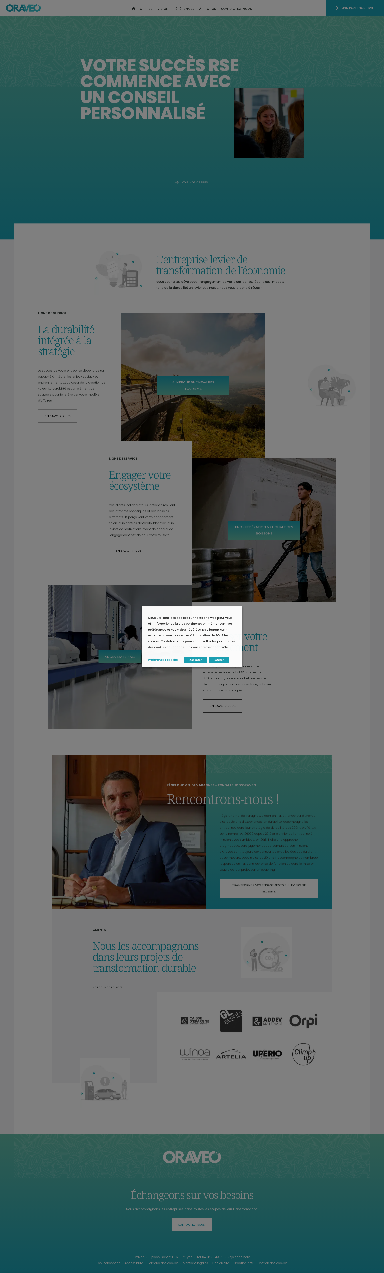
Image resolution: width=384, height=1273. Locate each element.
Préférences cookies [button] (163, 660)
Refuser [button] (219, 660)
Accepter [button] (195, 660)
